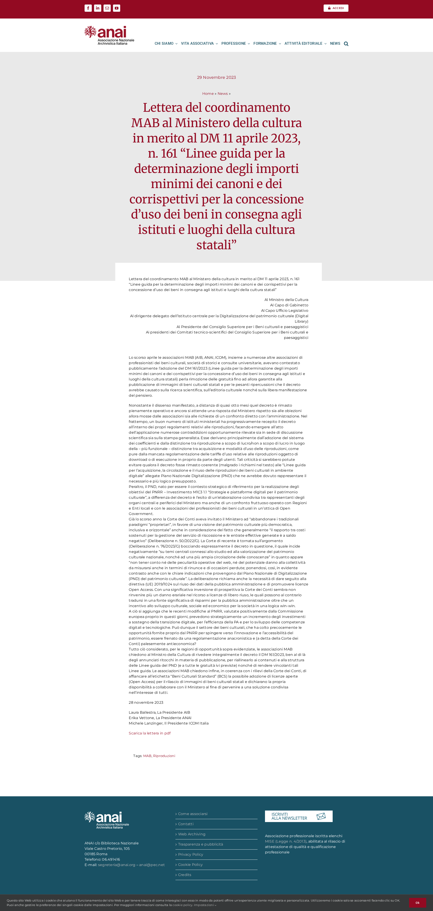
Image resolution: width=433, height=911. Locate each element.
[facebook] (88, 8)
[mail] (107, 8)
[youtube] (116, 8)
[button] (346, 43)
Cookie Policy (190, 864)
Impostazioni (204, 905)
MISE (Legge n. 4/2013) (285, 841)
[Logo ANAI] (109, 27)
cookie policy (182, 905)
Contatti (185, 824)
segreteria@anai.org (117, 865)
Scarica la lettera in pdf (149, 733)
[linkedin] (97, 8)
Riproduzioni (164, 756)
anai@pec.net (152, 865)
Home (208, 93)
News (223, 93)
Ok (418, 902)
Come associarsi (193, 814)
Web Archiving (191, 834)
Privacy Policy (190, 854)
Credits (184, 875)
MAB (147, 756)
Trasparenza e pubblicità (200, 844)
